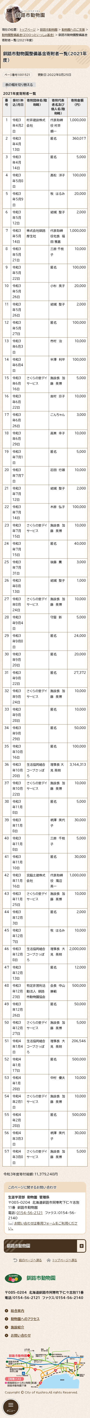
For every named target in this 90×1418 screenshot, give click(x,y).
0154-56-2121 (30, 1213)
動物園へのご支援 (73, 29)
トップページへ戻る (65, 1260)
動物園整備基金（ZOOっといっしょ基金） (28, 34)
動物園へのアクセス (25, 1319)
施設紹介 (17, 1327)
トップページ (28, 29)
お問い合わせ (21, 1335)
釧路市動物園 (48, 29)
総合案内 (17, 1310)
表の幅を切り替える (19, 84)
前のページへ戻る (30, 1260)
